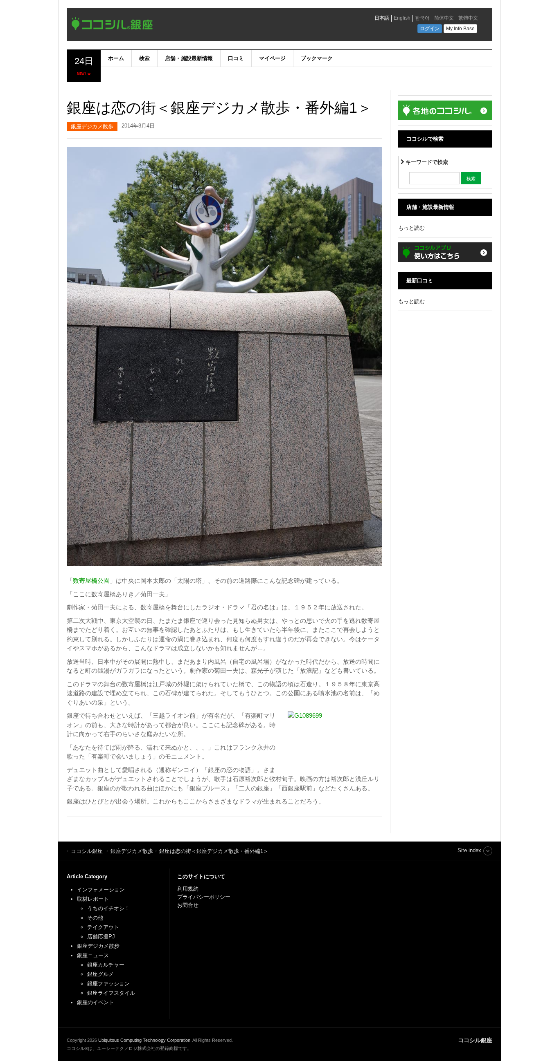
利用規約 (187, 889)
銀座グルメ (100, 974)
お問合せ (187, 905)
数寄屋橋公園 (91, 580)
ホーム (116, 58)
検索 (144, 58)
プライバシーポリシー (204, 897)
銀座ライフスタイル (111, 993)
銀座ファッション (108, 983)
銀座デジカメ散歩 (92, 126)
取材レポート (93, 899)
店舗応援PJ (101, 936)
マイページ (272, 58)
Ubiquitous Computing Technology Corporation (144, 1040)
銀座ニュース (93, 955)
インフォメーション (101, 889)
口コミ (236, 58)
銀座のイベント (95, 1002)
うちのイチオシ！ (108, 908)
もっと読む (411, 228)
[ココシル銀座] (183, 26)
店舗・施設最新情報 (189, 58)
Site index (469, 850)
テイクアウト (103, 927)
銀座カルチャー (105, 965)
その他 (95, 918)
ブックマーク (317, 58)
